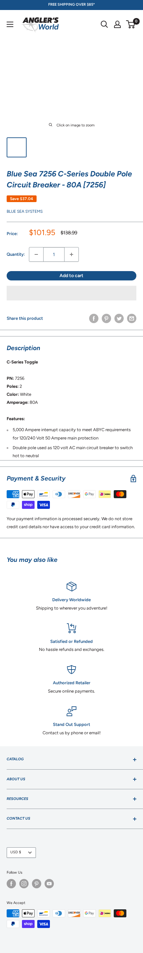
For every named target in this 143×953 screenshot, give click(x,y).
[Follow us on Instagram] (24, 883)
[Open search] (104, 24)
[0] (131, 24)
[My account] (117, 24)
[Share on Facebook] (93, 318)
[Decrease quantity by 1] (36, 254)
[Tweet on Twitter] (119, 318)
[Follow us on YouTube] (49, 883)
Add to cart (71, 275)
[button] (71, 293)
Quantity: (16, 254)
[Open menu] (10, 24)
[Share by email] (131, 318)
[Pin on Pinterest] (106, 318)
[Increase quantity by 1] (71, 254)
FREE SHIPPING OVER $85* (71, 4)
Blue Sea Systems (25, 211)
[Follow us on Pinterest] (36, 883)
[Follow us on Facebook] (11, 883)
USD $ (15, 852)
